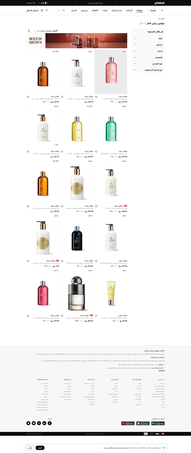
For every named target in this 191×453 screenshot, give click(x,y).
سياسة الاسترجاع (160, 388)
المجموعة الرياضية (113, 394)
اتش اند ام (138, 396)
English (29, 3)
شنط (116, 391)
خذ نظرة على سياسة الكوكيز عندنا (115, 448)
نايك (140, 383)
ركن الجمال (117, 10)
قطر (163, 402)
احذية (46, 388)
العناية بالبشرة (67, 394)
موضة (139, 10)
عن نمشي (162, 383)
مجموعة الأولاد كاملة (42, 410)
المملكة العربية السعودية (158, 394)
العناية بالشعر (67, 391)
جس (139, 391)
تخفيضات (115, 402)
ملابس (116, 383)
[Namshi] (160, 3)
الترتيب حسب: (51, 31)
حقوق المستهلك (160, 391)
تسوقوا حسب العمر (42, 404)
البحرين (163, 404)
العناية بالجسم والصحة (65, 396)
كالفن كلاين (138, 399)
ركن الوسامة (91, 399)
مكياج (69, 386)
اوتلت (104, 10)
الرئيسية (161, 18)
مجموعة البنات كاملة (42, 407)
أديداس (139, 386)
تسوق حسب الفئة (89, 383)
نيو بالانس (138, 388)
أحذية (116, 386)
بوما (140, 402)
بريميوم (84, 10)
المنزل (74, 10)
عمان (163, 407)
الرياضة (129, 10)
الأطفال (95, 10)
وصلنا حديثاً (115, 396)
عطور (69, 388)
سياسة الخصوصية (159, 386)
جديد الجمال (67, 383)
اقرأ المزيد (162, 370)
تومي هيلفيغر (137, 394)
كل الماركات (138, 404)
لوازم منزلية (44, 399)
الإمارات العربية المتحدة (158, 396)
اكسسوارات (115, 388)
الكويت (163, 399)
